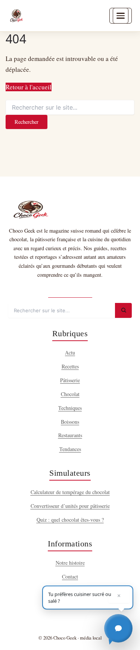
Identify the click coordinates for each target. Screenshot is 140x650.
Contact (70, 576)
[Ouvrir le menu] (120, 16)
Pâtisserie (70, 380)
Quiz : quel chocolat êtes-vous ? (70, 519)
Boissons (70, 421)
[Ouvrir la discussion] (118, 628)
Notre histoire (70, 562)
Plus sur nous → (70, 290)
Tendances (70, 449)
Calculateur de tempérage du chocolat (70, 492)
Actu (70, 352)
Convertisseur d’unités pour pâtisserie (70, 505)
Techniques (70, 407)
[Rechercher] (123, 310)
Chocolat (70, 394)
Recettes (70, 366)
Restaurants (70, 435)
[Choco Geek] (16, 15)
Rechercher (26, 121)
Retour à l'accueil (29, 87)
